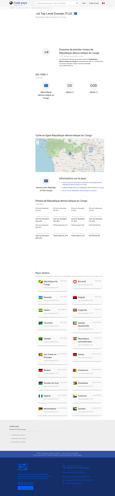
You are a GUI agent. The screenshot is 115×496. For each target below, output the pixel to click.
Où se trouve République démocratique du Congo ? (80, 190)
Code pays (20, 2)
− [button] (37, 143)
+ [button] (37, 141)
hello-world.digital (25, 488)
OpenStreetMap (100, 171)
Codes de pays (94, 3)
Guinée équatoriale (85, 326)
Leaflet (94, 171)
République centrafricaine (85, 341)
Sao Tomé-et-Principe (51, 357)
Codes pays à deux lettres (18, 438)
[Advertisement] (21, 38)
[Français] (103, 3)
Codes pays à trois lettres (18, 442)
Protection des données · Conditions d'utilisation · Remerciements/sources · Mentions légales (57, 455)
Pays (83, 3)
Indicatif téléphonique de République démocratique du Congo (83, 187)
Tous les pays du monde (18, 435)
